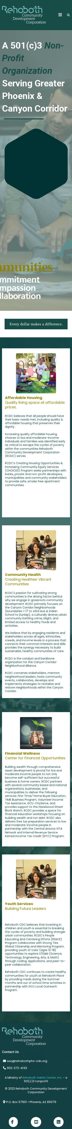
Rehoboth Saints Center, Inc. (42, 1078)
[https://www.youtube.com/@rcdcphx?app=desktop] (36, 1122)
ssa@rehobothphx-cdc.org (27, 1061)
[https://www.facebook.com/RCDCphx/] (13, 1122)
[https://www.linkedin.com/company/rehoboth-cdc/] (59, 1122)
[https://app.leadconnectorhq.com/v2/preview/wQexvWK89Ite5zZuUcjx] (36, 1036)
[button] (60, 15)
